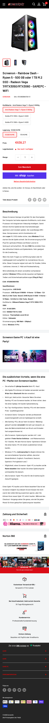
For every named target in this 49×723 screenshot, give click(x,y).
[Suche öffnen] (33, 4)
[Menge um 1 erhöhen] (32, 157)
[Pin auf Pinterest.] (34, 200)
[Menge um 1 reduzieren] (18, 157)
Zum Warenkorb (24, 167)
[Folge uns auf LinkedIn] (24, 690)
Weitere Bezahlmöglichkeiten (24, 181)
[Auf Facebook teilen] (29, 200)
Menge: (5, 157)
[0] (44, 4)
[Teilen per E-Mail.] (44, 200)
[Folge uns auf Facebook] (4, 690)
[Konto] (39, 4)
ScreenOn (6, 97)
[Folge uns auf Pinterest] (14, 690)
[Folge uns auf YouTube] (19, 690)
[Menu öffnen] (4, 4)
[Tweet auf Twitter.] (39, 200)
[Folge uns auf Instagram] (9, 690)
